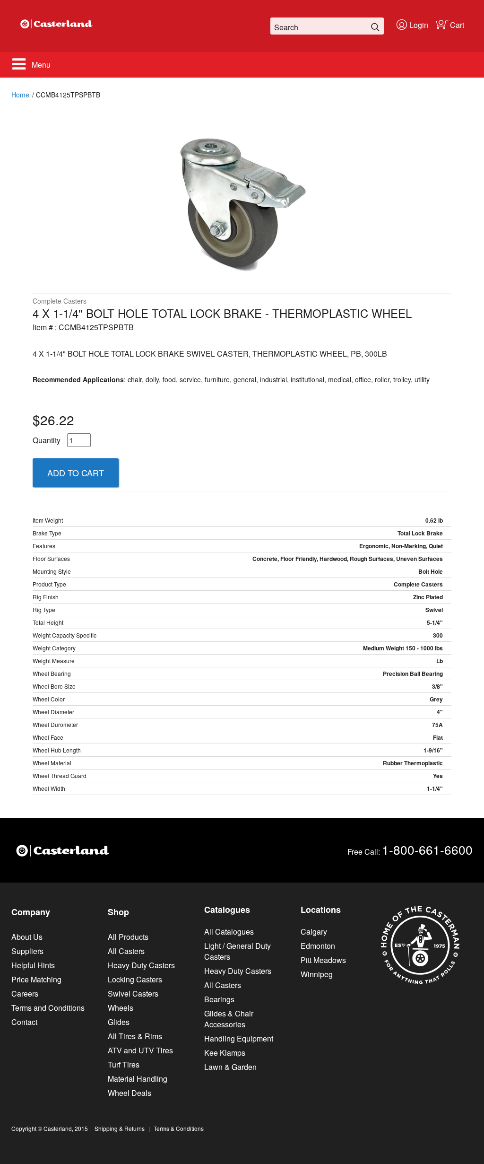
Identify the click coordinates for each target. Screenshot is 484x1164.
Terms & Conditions (179, 1128)
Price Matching (36, 979)
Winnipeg (317, 974)
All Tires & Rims (135, 1036)
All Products (128, 936)
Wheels (120, 1007)
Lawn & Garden (230, 1066)
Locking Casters (135, 979)
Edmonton (318, 945)
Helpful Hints (33, 965)
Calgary (314, 931)
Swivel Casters (133, 993)
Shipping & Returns (120, 1128)
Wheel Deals (129, 1092)
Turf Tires (123, 1064)
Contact (24, 1021)
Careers (24, 993)
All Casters (126, 950)
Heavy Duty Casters (141, 965)
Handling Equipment (238, 1038)
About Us (27, 936)
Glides (119, 1021)
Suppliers (27, 950)
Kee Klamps (224, 1052)
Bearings (219, 999)
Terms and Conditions (48, 1007)
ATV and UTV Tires (140, 1050)
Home (20, 94)
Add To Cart (75, 472)
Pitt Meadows (323, 959)
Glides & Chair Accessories (228, 1019)
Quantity (46, 440)
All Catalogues (229, 931)
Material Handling (137, 1078)
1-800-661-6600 (427, 849)
